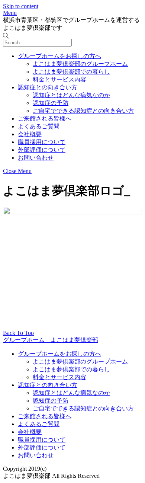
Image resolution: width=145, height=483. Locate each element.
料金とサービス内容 (59, 79)
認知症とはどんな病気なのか (71, 95)
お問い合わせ (36, 157)
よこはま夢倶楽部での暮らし (71, 71)
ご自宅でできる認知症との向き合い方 (83, 111)
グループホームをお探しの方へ (59, 56)
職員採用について (41, 142)
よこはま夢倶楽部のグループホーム (80, 64)
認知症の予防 (50, 103)
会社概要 (30, 134)
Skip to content (20, 6)
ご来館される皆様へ (44, 118)
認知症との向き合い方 (47, 87)
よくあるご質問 (38, 126)
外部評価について (41, 150)
